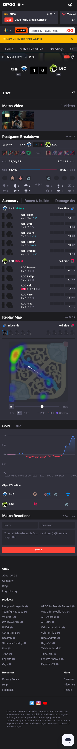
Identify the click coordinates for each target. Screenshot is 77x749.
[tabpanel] (38, 257)
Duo (4, 648)
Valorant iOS (48, 632)
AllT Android (48, 617)
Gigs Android (48, 638)
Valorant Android (51, 627)
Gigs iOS (46, 643)
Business (69, 679)
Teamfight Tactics (12, 611)
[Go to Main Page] (9, 4)
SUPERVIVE (9, 632)
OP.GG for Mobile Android (56, 606)
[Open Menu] (70, 4)
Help (5, 684)
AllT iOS (46, 622)
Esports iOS (48, 664)
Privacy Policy (10, 679)
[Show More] (20, 4)
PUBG (5, 627)
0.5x (12, 412)
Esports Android (50, 659)
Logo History (9, 591)
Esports (6, 659)
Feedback (7, 689)
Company (7, 580)
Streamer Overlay (12, 643)
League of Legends (13, 606)
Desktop (7, 638)
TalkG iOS (47, 653)
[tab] (11, 200)
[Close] (72, 39)
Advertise (69, 684)
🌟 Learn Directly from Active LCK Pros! (22, 39)
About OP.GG (9, 575)
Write (38, 550)
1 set (6, 92)
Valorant (7, 617)
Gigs (5, 664)
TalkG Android (49, 648)
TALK (5, 653)
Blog (5, 586)
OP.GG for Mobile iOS (53, 611)
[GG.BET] (21, 30)
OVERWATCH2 (10, 622)
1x (19, 412)
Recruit (68, 689)
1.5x (26, 412)
